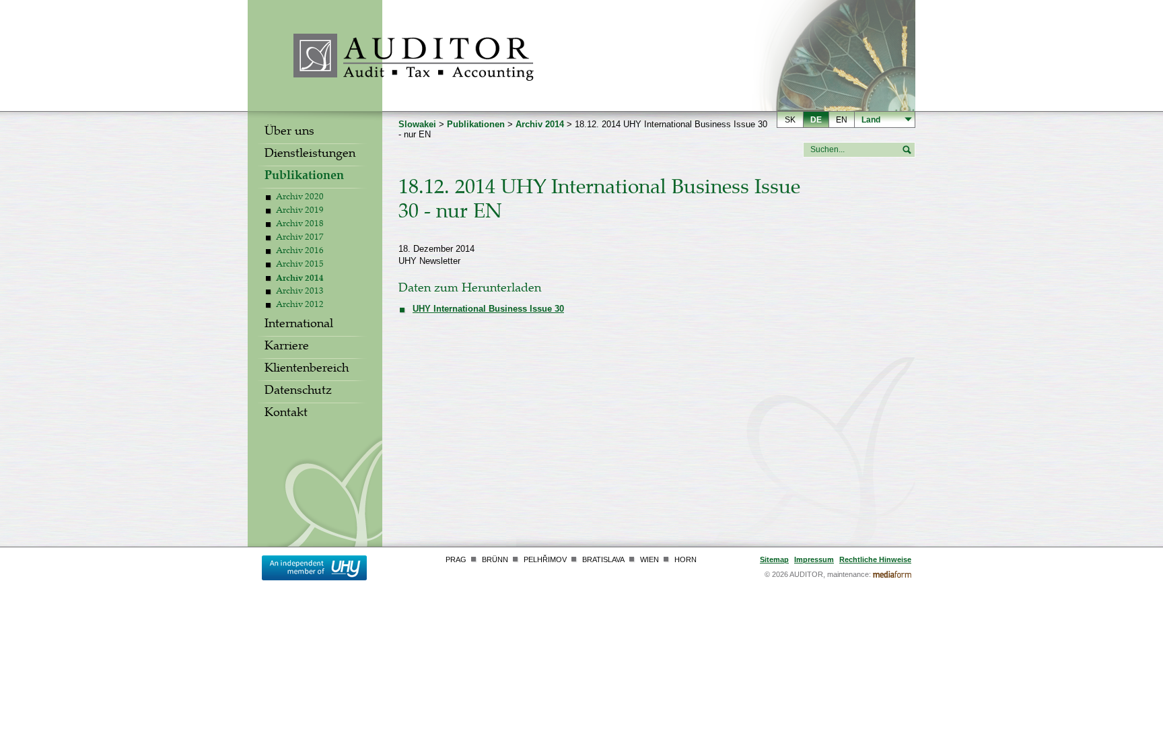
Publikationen (304, 177)
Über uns (289, 132)
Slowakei (417, 124)
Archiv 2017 (300, 238)
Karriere (287, 347)
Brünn (495, 559)
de (816, 120)
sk (790, 120)
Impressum (814, 559)
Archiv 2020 (300, 198)
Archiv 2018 (300, 225)
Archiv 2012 (300, 306)
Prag (456, 559)
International (299, 325)
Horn (685, 559)
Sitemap (774, 559)
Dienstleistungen (310, 154)
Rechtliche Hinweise (875, 559)
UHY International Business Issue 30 (488, 309)
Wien (649, 559)
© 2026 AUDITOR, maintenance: (818, 574)
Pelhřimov (545, 559)
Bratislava (603, 559)
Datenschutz (298, 391)
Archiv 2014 (300, 279)
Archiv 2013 (300, 292)
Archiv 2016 (300, 252)
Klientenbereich (307, 369)
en (841, 120)
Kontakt (286, 414)
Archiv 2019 (300, 211)
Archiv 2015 (300, 265)
